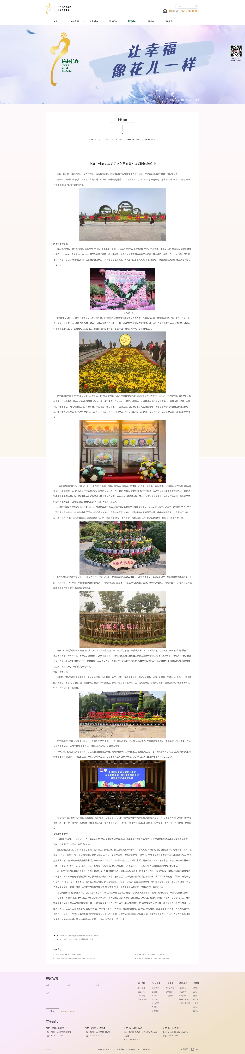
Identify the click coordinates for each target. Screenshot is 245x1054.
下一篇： (73, 939)
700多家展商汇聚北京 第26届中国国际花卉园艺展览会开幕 (75, 958)
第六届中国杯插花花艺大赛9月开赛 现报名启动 (153, 958)
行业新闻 (196, 100)
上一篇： (76, 936)
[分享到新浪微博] (197, 1049)
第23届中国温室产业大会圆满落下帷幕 (68, 955)
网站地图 (146, 1049)
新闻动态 (189, 100)
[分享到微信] (192, 1049)
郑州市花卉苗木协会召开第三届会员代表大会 (152, 955)
